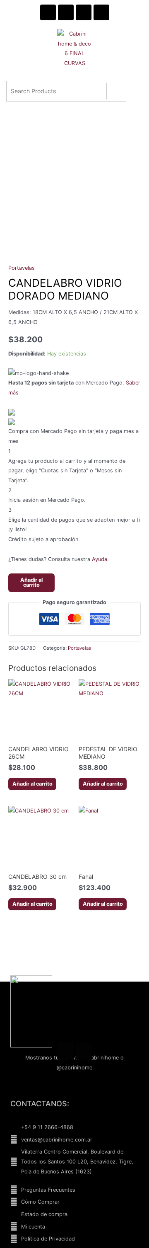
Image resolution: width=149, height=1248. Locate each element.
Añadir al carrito (31, 582)
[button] (73, 80)
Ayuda (99, 559)
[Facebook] (65, 1051)
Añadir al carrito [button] (32, 784)
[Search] (116, 91)
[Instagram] (84, 1051)
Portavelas (21, 268)
